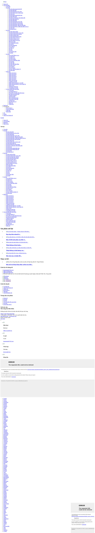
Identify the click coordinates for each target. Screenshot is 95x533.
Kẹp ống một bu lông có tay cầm (16, 32)
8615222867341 (7, 352)
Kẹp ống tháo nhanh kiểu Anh (15, 15)
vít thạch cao (11, 100)
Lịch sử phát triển (10, 109)
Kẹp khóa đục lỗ (12, 29)
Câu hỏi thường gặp (7, 292)
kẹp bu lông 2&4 (12, 51)
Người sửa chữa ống (13, 86)
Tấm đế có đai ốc (12, 95)
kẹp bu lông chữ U (7, 304)
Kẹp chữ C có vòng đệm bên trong (16, 92)
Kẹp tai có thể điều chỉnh (14, 60)
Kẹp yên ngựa (12, 67)
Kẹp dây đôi (11, 62)
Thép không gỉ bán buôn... (13, 245)
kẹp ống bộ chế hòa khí (14, 94)
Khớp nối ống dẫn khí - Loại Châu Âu (17, 84)
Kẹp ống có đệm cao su (14, 39)
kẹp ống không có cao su (14, 40)
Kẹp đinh (11, 52)
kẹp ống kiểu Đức (13, 20)
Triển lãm (8, 110)
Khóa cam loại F (12, 79)
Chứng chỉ (5, 289)
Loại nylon (11, 90)
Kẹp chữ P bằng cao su (14, 55)
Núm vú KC (11, 85)
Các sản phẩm (6, 5)
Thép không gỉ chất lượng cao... (15, 250)
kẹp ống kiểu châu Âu (14, 19)
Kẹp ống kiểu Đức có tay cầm (15, 21)
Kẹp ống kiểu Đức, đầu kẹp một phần (17, 25)
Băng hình (8, 111)
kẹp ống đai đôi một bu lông (15, 36)
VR (4, 113)
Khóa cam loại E (12, 77)
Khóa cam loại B (12, 74)
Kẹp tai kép (11, 61)
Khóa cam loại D (12, 76)
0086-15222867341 (7, 271)
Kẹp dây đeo (12, 27)
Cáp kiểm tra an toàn (13, 87)
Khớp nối (8, 71)
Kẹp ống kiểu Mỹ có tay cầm (15, 11)
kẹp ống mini (12, 70)
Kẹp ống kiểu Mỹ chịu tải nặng (16, 22)
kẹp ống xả (11, 47)
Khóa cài (11, 102)
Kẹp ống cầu (12, 14)
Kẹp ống (8, 7)
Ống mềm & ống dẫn (13, 99)
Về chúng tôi (6, 286)
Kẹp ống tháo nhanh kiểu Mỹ (15, 9)
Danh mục (5, 105)
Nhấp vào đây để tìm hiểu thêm (7, 313)
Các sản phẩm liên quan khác (12, 89)
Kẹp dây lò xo (12, 65)
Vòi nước (8, 6)
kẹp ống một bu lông (13, 31)
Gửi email (3, 318)
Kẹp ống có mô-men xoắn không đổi (17, 17)
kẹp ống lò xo (12, 57)
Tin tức (4, 114)
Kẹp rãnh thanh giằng (13, 42)
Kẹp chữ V (11, 44)
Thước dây (11, 104)
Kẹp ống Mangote (13, 45)
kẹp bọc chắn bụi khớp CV (15, 69)
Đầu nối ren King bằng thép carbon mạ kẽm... (19, 264)
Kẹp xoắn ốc (12, 46)
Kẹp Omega (11, 66)
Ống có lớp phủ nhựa (13, 97)
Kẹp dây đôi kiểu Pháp (14, 64)
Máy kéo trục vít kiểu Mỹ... (14, 256)
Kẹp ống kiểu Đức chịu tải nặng (16, 24)
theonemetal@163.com (8, 270)
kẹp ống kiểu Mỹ (12, 10)
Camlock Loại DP (13, 81)
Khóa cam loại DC (13, 80)
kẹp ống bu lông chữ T (14, 35)
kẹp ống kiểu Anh (13, 16)
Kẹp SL (10, 49)
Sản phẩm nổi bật (4, 316)
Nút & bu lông (12, 96)
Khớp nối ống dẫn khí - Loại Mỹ (16, 82)
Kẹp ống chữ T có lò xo (14, 37)
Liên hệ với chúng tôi (8, 115)
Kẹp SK (11, 50)
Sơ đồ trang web (12, 316)
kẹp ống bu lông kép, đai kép (15, 34)
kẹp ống (8, 54)
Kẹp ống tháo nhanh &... (13, 234)
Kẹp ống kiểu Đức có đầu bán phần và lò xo (18, 26)
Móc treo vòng (12, 41)
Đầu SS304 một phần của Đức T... (16, 239)
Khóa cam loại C (12, 75)
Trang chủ (5, 4)
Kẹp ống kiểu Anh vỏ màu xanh (16, 12)
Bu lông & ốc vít (12, 101)
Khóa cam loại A (12, 72)
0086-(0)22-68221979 (8, 272)
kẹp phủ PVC (12, 56)
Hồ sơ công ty (9, 108)
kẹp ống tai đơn (12, 59)
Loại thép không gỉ (13, 91)
